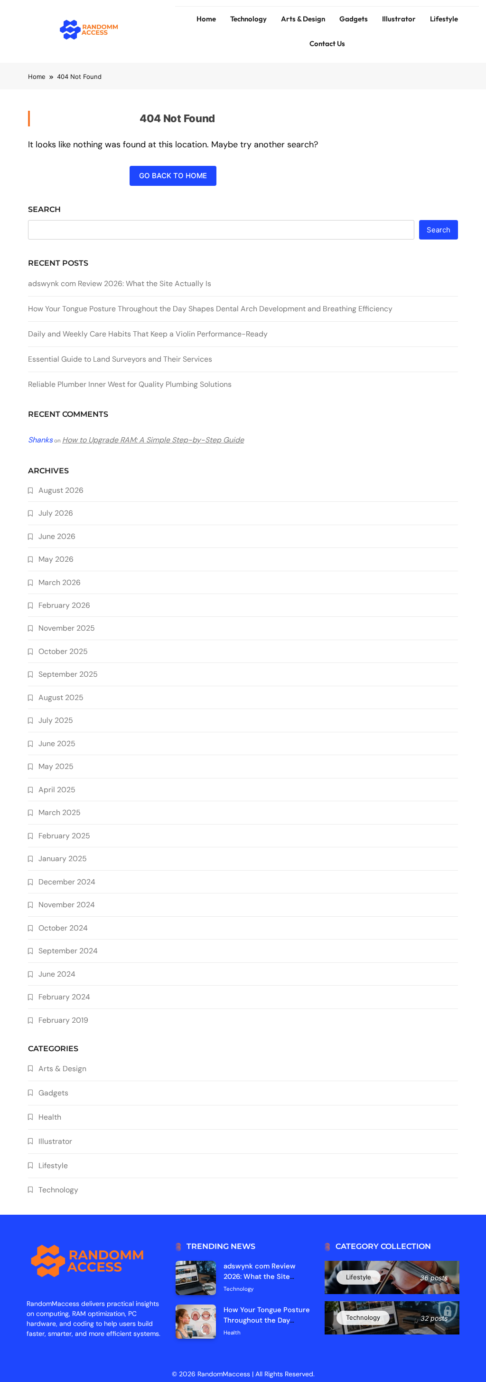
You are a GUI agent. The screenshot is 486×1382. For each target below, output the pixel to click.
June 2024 (56, 974)
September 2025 (68, 674)
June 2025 (56, 744)
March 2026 (59, 582)
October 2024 (63, 928)
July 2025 (55, 720)
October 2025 (63, 651)
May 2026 (56, 559)
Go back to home (173, 175)
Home (206, 18)
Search (44, 209)
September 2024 (68, 951)
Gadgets (353, 18)
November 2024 (66, 905)
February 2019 (63, 1020)
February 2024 (64, 997)
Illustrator (399, 18)
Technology (248, 18)
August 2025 (61, 697)
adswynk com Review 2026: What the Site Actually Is (119, 283)
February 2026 (64, 605)
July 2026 (55, 513)
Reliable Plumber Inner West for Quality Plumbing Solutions (130, 384)
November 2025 (66, 628)
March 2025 (59, 812)
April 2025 (56, 790)
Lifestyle (444, 18)
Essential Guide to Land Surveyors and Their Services (120, 359)
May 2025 (56, 766)
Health (49, 1117)
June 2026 (56, 536)
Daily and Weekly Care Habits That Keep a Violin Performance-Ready (148, 334)
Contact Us (327, 43)
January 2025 (62, 859)
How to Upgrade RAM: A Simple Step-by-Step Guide (153, 440)
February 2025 (64, 836)
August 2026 (61, 490)
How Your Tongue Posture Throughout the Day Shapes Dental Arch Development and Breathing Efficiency (210, 309)
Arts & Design (303, 18)
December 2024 (66, 882)
